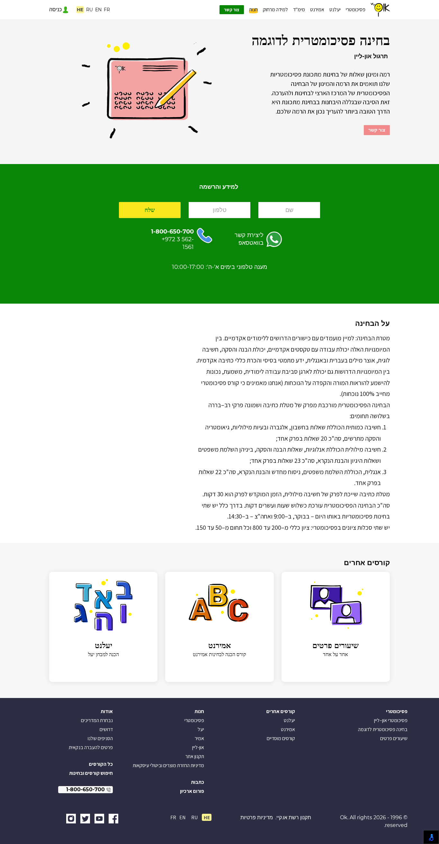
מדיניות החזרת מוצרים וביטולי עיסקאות (168, 765)
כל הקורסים (101, 764)
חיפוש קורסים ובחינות (91, 773)
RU (89, 10)
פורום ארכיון (192, 791)
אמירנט (317, 9)
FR (107, 10)
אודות (107, 711)
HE (80, 10)
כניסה (56, 9)
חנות (253, 9)
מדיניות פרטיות (256, 817)
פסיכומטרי (355, 9)
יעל (201, 729)
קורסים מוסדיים (281, 738)
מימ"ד (299, 9)
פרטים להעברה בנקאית (91, 747)
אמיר (199, 738)
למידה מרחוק (275, 9)
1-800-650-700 (172, 231)
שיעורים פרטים (394, 738)
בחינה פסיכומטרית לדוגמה (383, 729)
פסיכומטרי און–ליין (391, 720)
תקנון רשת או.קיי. (293, 817)
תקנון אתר (194, 756)
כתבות (197, 782)
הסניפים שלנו (100, 738)
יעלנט (335, 9)
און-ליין (198, 747)
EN (98, 10)
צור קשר (231, 10)
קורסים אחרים (280, 711)
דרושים (106, 729)
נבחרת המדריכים (97, 720)
